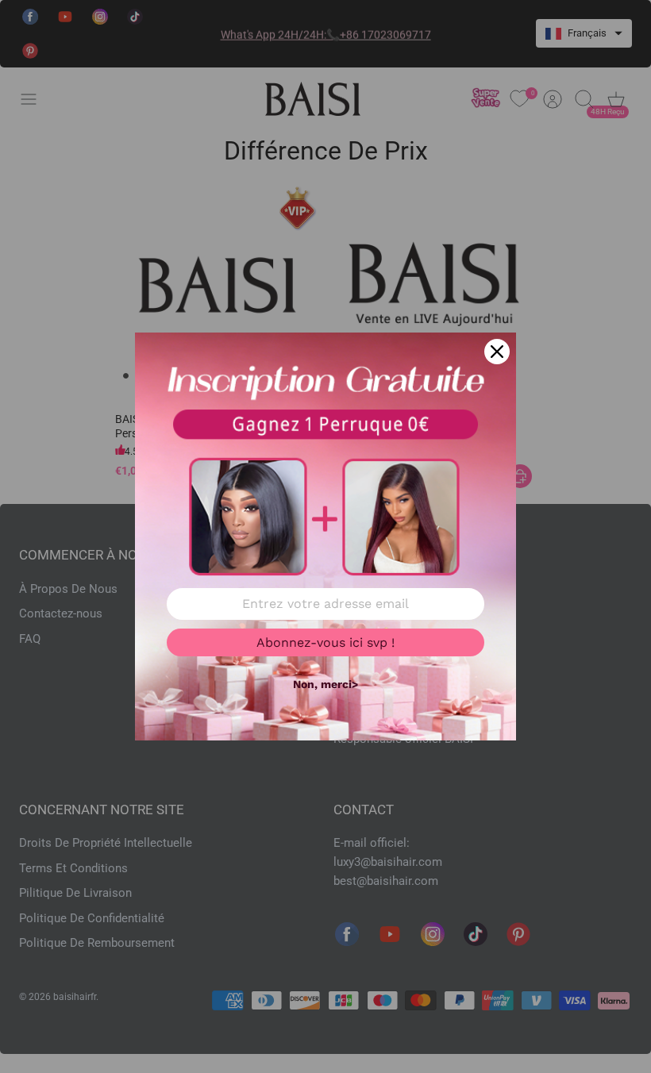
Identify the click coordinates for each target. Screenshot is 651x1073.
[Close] (497, 352)
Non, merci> (325, 684)
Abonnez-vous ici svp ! (325, 642)
